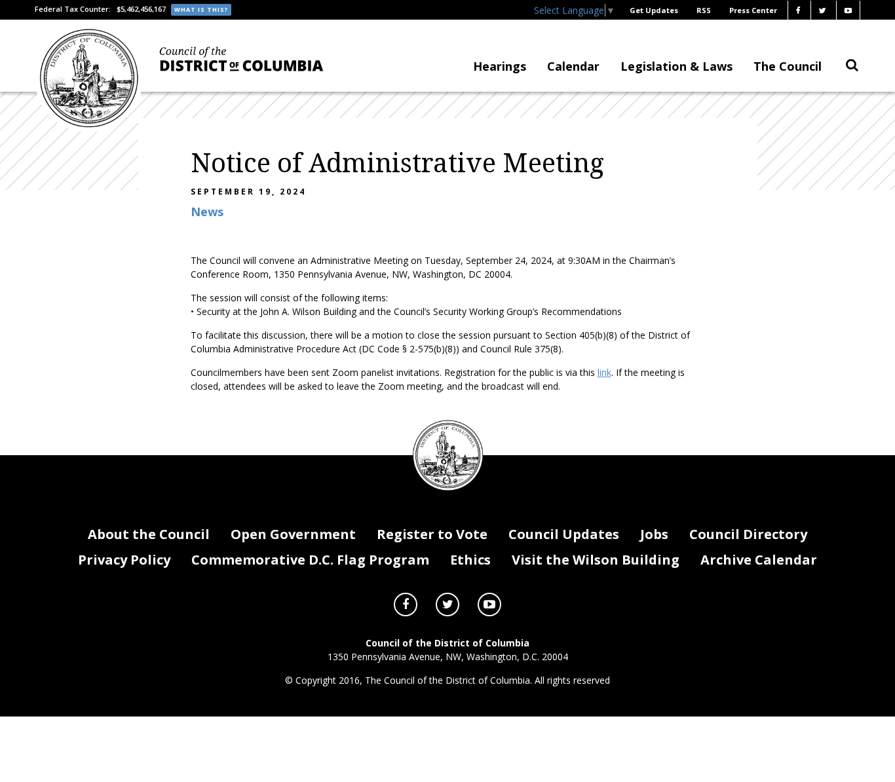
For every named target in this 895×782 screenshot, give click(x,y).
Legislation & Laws (676, 66)
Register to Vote (432, 534)
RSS (703, 10)
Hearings (499, 66)
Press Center (753, 10)
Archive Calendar (758, 559)
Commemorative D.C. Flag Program (310, 559)
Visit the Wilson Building (595, 559)
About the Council (149, 534)
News (207, 211)
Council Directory (748, 534)
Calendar (573, 66)
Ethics (470, 559)
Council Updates (563, 534)
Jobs (654, 534)
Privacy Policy (124, 559)
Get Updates (654, 10)
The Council (787, 66)
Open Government (293, 534)
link (604, 372)
